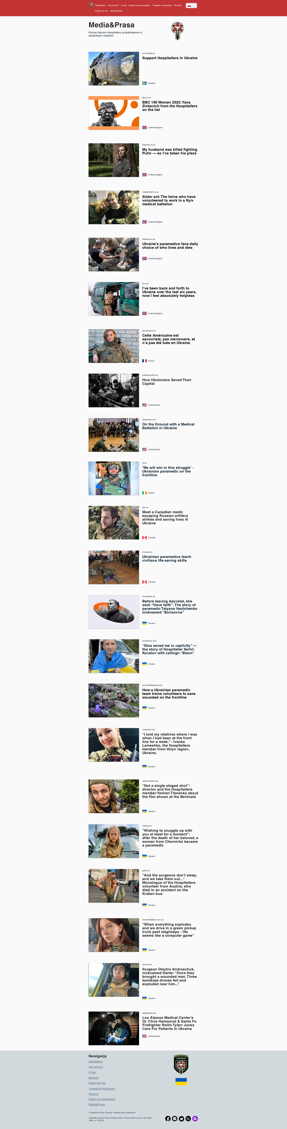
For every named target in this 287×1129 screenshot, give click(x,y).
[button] (139, 5)
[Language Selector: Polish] (191, 5)
